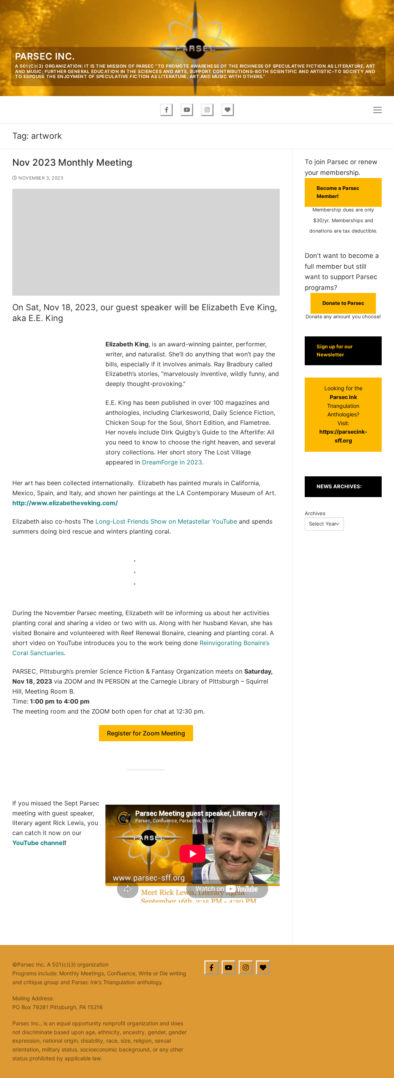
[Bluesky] (227, 109)
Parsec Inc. (45, 56)
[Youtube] (186, 109)
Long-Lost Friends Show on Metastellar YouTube (166, 521)
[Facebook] (166, 109)
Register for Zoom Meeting (146, 733)
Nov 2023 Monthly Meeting (72, 162)
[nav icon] (377, 109)
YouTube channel (38, 843)
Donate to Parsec (343, 303)
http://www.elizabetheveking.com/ (65, 503)
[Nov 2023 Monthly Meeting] (146, 242)
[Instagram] (207, 109)
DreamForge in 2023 (172, 462)
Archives (315, 513)
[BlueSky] (263, 967)
